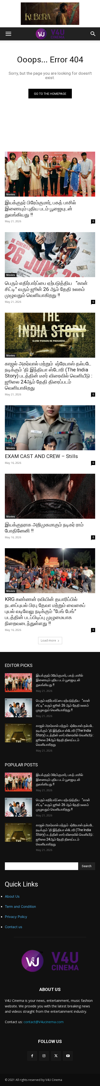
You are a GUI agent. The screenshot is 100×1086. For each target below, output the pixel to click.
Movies (10, 194)
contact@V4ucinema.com (44, 1022)
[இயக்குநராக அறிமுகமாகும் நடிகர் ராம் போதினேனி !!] (50, 496)
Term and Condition (20, 906)
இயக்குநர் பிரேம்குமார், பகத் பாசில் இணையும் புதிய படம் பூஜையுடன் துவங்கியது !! (40, 209)
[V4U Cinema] (50, 961)
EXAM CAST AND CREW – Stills (41, 456)
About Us (12, 896)
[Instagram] (44, 1056)
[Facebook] (32, 1056)
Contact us (13, 927)
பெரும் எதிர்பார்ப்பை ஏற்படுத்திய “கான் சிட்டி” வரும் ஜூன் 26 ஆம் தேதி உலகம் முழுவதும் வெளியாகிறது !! (46, 289)
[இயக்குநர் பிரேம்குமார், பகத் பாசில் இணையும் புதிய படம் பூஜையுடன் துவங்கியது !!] (50, 174)
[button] (8, 33)
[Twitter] (56, 1056)
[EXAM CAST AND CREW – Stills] (50, 427)
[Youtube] (68, 1056)
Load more (48, 640)
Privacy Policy (16, 917)
